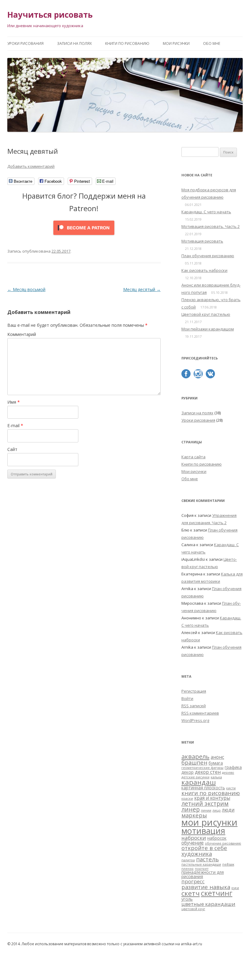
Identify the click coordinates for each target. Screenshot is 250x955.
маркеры (194, 815)
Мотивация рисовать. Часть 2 (210, 226)
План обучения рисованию (207, 255)
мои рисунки (209, 822)
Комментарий (21, 334)
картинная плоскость (203, 788)
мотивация (203, 830)
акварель (195, 756)
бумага (216, 763)
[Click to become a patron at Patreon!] (83, 236)
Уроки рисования (25, 43)
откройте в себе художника (204, 850)
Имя (13, 402)
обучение (192, 842)
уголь (187, 899)
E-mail (15, 425)
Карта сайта (193, 456)
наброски (193, 837)
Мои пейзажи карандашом (207, 329)
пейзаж (228, 864)
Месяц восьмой (26, 289)
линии (206, 810)
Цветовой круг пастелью (205, 314)
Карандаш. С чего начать (206, 211)
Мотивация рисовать (202, 241)
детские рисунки (195, 777)
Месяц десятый (142, 289)
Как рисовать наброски (204, 270)
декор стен (208, 772)
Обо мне (211, 43)
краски (187, 798)
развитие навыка (205, 887)
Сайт (12, 449)
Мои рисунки (176, 43)
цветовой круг (193, 909)
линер (190, 809)
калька (216, 777)
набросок (217, 838)
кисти (231, 788)
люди (228, 809)
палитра (188, 860)
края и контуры (212, 798)
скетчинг (216, 893)
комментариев (200, 713)
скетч (190, 893)
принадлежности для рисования (202, 874)
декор (187, 772)
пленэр (187, 869)
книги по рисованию (210, 793)
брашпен (194, 762)
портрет (202, 869)
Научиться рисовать (50, 14)
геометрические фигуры (202, 768)
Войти (187, 698)
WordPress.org (195, 720)
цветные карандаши (208, 903)
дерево (228, 772)
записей (193, 705)
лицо (216, 810)
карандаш (198, 782)
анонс (217, 757)
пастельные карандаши (201, 864)
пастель (207, 859)
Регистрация (193, 691)
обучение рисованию (223, 843)
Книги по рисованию (127, 43)
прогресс (193, 881)
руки (235, 888)
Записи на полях (74, 43)
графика (233, 767)
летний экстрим (205, 803)
